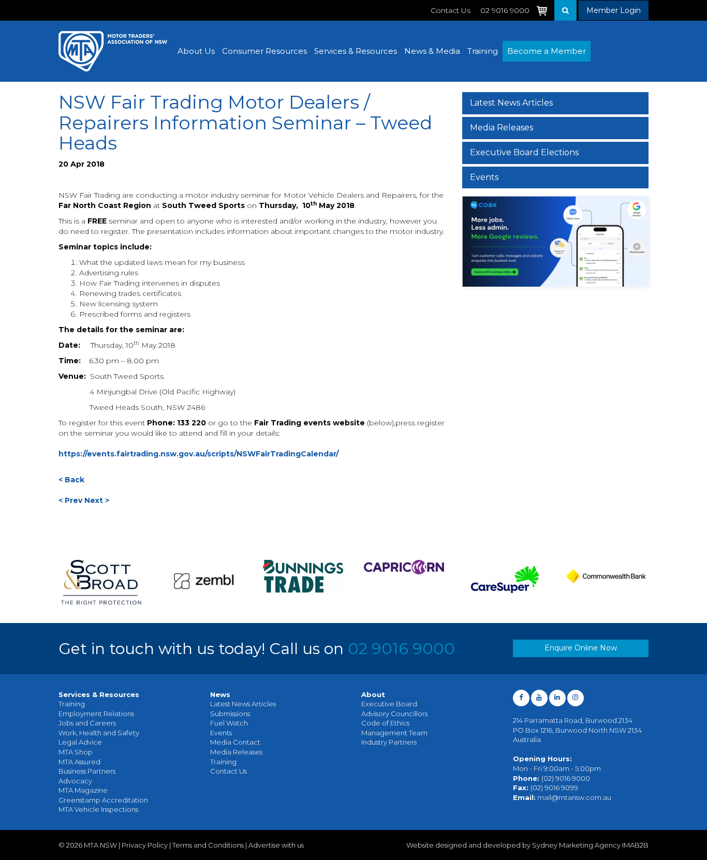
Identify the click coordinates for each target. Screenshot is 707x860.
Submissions (230, 713)
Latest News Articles (511, 103)
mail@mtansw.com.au (574, 797)
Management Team (394, 733)
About (373, 694)
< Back (71, 479)
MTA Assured (79, 762)
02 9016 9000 (401, 648)
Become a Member (546, 51)
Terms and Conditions (208, 845)
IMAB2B (635, 845)
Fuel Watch (229, 723)
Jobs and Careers (87, 723)
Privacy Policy (145, 845)
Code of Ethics (385, 723)
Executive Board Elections (524, 152)
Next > (96, 500)
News (220, 694)
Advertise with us (276, 845)
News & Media (432, 51)
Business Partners (86, 771)
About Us (196, 51)
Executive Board (389, 704)
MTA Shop (75, 752)
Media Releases (501, 127)
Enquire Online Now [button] (580, 648)
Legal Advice (80, 742)
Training (482, 51)
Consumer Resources (264, 51)
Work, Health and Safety (98, 733)
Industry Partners (389, 742)
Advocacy (75, 781)
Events (484, 177)
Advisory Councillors (394, 713)
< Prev (70, 500)
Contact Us (450, 10)
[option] (101, 582)
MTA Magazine (83, 790)
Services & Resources (355, 51)
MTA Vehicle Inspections (98, 809)
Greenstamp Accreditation (103, 800)
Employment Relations (96, 713)
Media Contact (235, 742)
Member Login (613, 10)
